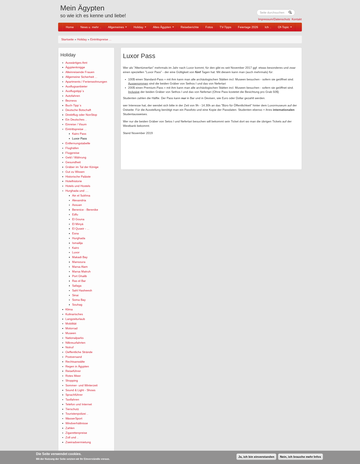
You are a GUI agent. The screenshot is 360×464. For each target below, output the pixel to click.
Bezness (71, 100)
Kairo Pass (79, 133)
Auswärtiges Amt (76, 62)
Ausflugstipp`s (74, 91)
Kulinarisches (74, 314)
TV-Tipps (225, 27)
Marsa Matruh (81, 271)
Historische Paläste (78, 176)
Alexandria (79, 200)
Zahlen (70, 428)
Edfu (75, 214)
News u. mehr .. (90, 27)
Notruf (69, 347)
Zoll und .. (72, 437)
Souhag (77, 304)
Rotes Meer (73, 375)
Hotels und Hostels (77, 186)
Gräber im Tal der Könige (82, 167)
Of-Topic (284, 27)
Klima (69, 309)
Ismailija (77, 243)
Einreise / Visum (76, 124)
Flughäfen (72, 148)
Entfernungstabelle (77, 143)
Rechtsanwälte (75, 361)
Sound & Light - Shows (80, 390)
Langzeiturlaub (75, 319)
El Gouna (78, 219)
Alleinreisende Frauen (79, 72)
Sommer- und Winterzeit (81, 385)
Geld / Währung (75, 157)
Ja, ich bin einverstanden (256, 456)
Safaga (76, 285)
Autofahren (72, 95)
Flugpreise (72, 152)
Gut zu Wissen (75, 171)
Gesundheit (73, 162)
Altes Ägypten (162, 27)
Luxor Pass (79, 138)
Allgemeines (116, 27)
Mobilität (70, 323)
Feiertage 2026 (248, 27)
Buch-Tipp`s (73, 105)
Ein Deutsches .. (76, 119)
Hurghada (78, 238)
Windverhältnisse (76, 423)
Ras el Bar (79, 280)
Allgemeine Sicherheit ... (81, 76)
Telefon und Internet (78, 404)
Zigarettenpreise (76, 432)
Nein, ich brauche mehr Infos (300, 456)
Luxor (76, 252)
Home (70, 27)
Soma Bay (79, 299)
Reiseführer (73, 371)
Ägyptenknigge (75, 67)
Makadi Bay (80, 257)
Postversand (73, 356)
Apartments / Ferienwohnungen (86, 81)
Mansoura (78, 262)
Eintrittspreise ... (100, 39)
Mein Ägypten (82, 8)
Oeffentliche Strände (78, 352)
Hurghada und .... (77, 190)
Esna (75, 233)
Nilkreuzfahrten (75, 342)
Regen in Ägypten (77, 366)
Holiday (139, 27)
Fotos (209, 27)
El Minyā (77, 224)
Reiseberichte (190, 27)
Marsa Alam (80, 266)
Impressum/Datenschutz (274, 19)
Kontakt (297, 19)
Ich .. (268, 27)
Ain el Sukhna (81, 195)
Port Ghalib (79, 276)
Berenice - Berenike (85, 209)
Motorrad (71, 328)
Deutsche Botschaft (78, 110)
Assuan (77, 204)
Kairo (75, 247)
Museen (70, 333)
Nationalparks (74, 338)
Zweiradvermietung (78, 442)
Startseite (67, 39)
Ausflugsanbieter (76, 86)
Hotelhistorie (73, 181)
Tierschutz (72, 409)
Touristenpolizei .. (76, 413)
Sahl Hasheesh (82, 290)
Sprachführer (74, 394)
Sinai (75, 295)
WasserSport (73, 418)
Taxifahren (72, 399)
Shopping (71, 380)
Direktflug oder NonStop (81, 114)
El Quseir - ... (80, 228)
